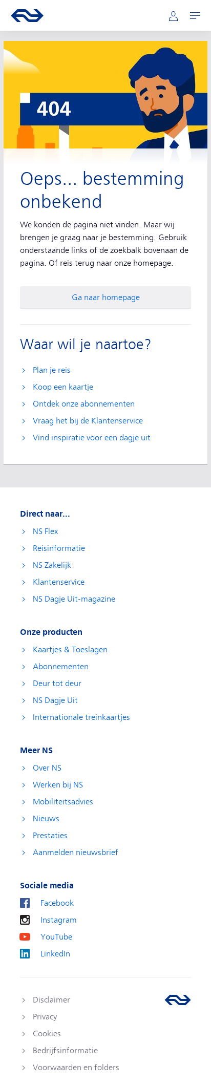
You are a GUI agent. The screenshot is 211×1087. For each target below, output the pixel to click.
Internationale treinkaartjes (81, 717)
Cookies (47, 1033)
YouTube (56, 937)
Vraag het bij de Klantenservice (88, 420)
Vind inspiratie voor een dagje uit (92, 437)
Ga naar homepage (106, 297)
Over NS (47, 768)
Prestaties (50, 835)
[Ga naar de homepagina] (177, 1000)
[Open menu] (195, 15)
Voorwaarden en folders (76, 1067)
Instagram (58, 920)
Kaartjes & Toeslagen (70, 649)
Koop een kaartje (63, 387)
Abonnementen (61, 666)
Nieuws (46, 818)
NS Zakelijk (52, 565)
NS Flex (45, 531)
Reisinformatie (59, 548)
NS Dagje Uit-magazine (74, 599)
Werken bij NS (58, 785)
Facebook (57, 903)
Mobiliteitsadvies (63, 801)
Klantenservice (59, 582)
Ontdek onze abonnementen (84, 404)
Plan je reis (52, 370)
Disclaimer (51, 1000)
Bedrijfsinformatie (65, 1050)
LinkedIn (55, 953)
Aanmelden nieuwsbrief (75, 852)
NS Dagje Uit (55, 700)
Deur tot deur (57, 683)
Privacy (45, 1016)
